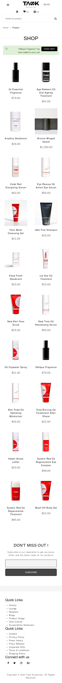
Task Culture (15, 621)
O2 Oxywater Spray (16, 367)
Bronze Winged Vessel (46, 140)
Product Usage (17, 618)
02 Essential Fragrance (16, 91)
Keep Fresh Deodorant (15, 277)
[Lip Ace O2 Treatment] (46, 259)
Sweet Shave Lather (15, 460)
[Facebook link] (8, 663)
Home (5, 27)
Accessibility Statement (21, 625)
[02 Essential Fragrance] (16, 72)
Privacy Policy (16, 637)
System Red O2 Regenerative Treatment (16, 511)
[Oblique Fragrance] (46, 350)
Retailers (14, 611)
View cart (49, 48)
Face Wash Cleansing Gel (16, 231)
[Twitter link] (14, 663)
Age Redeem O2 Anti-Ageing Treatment (46, 92)
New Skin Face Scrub (16, 323)
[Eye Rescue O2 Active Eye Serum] (46, 167)
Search (55, 18)
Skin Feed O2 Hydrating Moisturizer (16, 413)
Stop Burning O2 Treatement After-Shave (46, 413)
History (13, 605)
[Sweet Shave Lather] (16, 442)
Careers (13, 633)
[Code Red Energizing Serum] (16, 167)
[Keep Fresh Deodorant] (16, 259)
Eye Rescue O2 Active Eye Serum (46, 186)
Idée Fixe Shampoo (46, 229)
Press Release (16, 643)
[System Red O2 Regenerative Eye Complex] (46, 442)
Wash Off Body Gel (46, 507)
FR (48, 4)
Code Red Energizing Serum (16, 186)
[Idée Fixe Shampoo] (46, 213)
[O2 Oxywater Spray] (16, 350)
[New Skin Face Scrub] (16, 304)
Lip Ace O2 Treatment (46, 277)
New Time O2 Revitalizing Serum (46, 323)
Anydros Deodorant (16, 138)
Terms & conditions (19, 650)
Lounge (13, 608)
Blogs (12, 615)
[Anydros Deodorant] (16, 121)
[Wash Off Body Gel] (46, 491)
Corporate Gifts (17, 647)
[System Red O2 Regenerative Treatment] (16, 491)
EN (45, 4)
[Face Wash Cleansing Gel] (16, 213)
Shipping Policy (17, 653)
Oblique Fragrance (46, 367)
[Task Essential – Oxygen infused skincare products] (31, 4)
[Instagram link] (21, 663)
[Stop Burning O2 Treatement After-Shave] (46, 392)
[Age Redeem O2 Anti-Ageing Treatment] (46, 72)
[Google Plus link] (28, 663)
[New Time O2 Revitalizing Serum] (46, 304)
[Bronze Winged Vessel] (46, 121)
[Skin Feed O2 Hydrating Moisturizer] (16, 392)
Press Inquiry (16, 640)
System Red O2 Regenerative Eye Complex (46, 462)
